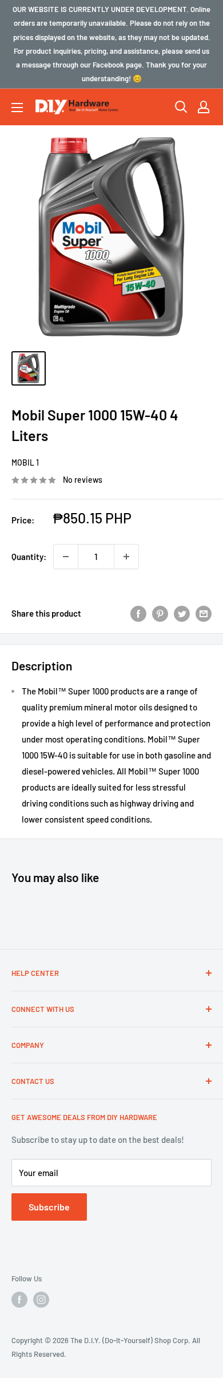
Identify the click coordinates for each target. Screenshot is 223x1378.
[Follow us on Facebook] (19, 1300)
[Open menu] (17, 107)
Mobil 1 (25, 462)
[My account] (203, 107)
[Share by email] (204, 613)
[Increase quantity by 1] (126, 557)
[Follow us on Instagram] (41, 1300)
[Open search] (181, 107)
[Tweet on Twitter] (182, 613)
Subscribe (49, 1206)
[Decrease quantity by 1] (66, 557)
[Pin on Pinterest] (160, 613)
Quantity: (28, 556)
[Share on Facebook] (138, 613)
